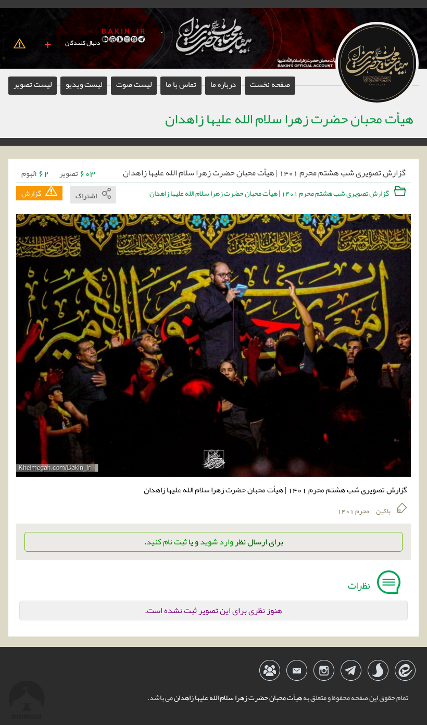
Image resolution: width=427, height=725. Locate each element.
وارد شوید (216, 541)
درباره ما (223, 84)
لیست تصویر (33, 84)
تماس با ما (181, 84)
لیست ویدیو (84, 84)
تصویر (77, 173)
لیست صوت (134, 84)
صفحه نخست (270, 84)
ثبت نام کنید (166, 541)
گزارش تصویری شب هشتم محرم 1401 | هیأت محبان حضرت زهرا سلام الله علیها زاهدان (264, 173)
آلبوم (35, 173)
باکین (383, 511)
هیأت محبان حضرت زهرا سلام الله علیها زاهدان (237, 697)
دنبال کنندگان (82, 42)
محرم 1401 (353, 511)
